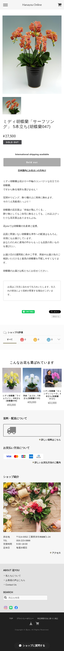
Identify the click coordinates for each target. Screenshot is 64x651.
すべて (10, 339)
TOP (11, 618)
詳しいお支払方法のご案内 (48, 462)
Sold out (32, 162)
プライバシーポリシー (25, 618)
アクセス (56, 553)
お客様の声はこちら (15, 580)
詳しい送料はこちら (51, 439)
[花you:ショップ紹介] (32, 507)
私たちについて (13, 575)
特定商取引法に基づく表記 (47, 618)
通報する (56, 316)
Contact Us (11, 584)
